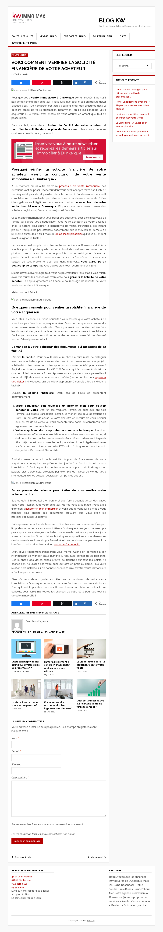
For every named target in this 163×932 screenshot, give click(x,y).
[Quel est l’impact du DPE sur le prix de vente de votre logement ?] (91, 696)
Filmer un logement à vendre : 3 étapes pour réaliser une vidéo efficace (133, 105)
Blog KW (112, 20)
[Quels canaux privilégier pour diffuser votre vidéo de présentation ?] (26, 657)
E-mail (16, 751)
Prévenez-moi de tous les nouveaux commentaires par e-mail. (47, 824)
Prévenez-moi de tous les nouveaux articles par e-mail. (43, 834)
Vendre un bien (48, 36)
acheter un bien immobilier (41, 508)
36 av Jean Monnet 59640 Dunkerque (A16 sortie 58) (21, 880)
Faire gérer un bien (75, 36)
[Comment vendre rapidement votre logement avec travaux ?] (59, 698)
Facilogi (91, 920)
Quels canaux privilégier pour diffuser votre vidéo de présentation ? (25, 664)
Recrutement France (24, 43)
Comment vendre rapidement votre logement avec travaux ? (58, 705)
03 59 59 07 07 (19, 887)
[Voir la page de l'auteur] (17, 625)
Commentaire (20, 777)
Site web (16, 764)
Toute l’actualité (22, 36)
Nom (14, 738)
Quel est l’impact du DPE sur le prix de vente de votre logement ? (90, 703)
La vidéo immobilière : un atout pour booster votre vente (91, 664)
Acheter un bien (102, 36)
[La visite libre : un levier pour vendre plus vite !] (26, 698)
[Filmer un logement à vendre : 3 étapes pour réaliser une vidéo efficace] (59, 657)
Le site (122, 36)
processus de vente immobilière (79, 186)
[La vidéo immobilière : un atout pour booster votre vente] (91, 657)
